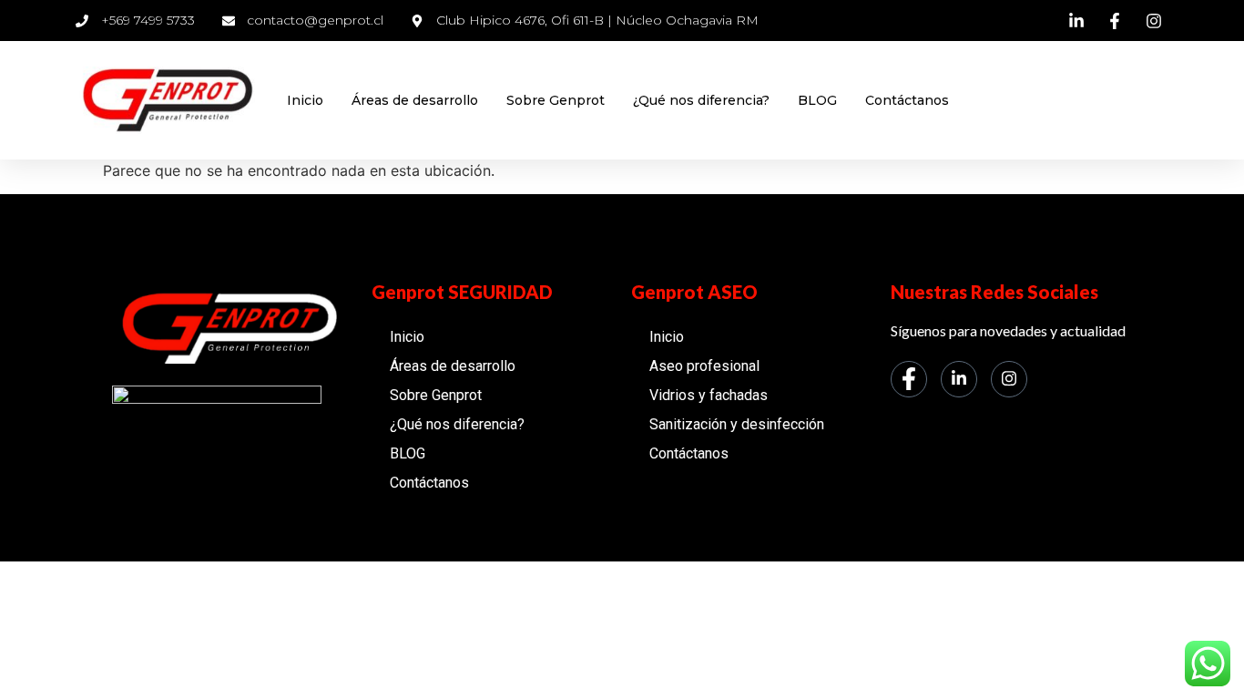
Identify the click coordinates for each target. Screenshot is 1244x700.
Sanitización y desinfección (736, 424)
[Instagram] (1009, 379)
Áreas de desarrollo (415, 100)
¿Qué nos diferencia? (701, 100)
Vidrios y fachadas (708, 395)
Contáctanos (907, 100)
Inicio (305, 100)
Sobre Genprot (555, 100)
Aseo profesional (704, 366)
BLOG (817, 100)
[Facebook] (909, 379)
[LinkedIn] (959, 379)
